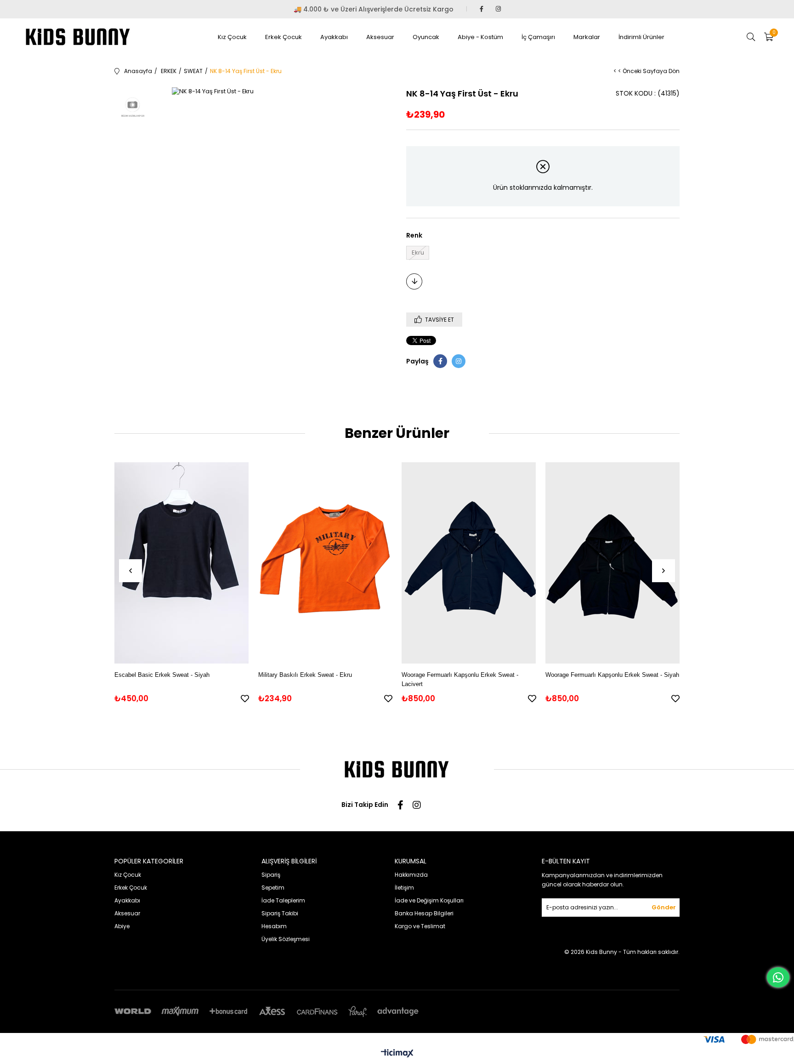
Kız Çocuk (232, 37)
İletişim (404, 887)
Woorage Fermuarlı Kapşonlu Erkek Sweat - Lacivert (460, 679)
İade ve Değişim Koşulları (429, 900)
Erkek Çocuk (283, 37)
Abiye (122, 926)
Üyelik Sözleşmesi (285, 939)
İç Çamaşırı (538, 37)
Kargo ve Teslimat (420, 926)
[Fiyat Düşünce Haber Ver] (414, 281)
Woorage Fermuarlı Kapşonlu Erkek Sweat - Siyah (612, 674)
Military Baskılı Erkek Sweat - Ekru (305, 674)
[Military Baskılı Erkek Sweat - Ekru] (325, 563)
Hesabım (274, 926)
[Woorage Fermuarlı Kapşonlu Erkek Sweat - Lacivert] (469, 563)
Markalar (586, 37)
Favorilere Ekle (245, 698)
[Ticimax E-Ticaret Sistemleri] (397, 1054)
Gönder (664, 907)
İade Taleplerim (283, 900)
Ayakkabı (334, 37)
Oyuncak (426, 37)
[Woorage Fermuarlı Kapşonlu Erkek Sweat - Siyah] (612, 563)
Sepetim (272, 887)
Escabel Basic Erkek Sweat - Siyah (162, 674)
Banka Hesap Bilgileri (424, 913)
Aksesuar (380, 37)
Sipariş (270, 875)
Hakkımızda (411, 875)
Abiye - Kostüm (480, 37)
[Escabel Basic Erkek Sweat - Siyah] (181, 563)
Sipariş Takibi (279, 913)
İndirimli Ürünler (641, 37)
